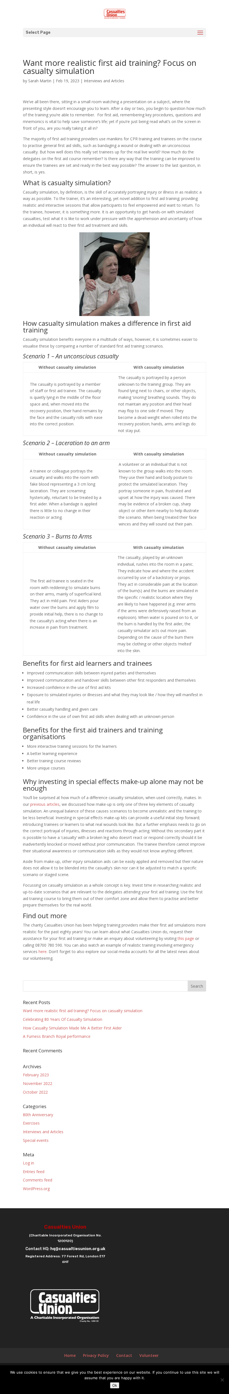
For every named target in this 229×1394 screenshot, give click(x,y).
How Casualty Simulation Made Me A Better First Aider (72, 1028)
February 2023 (36, 1074)
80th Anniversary (38, 1114)
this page (186, 938)
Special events (36, 1140)
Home (70, 1355)
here (43, 951)
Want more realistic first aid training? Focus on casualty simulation (82, 1010)
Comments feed (37, 1180)
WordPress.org (36, 1188)
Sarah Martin (39, 80)
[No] (222, 1380)
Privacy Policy (96, 1355)
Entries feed (33, 1171)
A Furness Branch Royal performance (56, 1036)
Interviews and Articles (104, 80)
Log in (28, 1163)
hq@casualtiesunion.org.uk (77, 1248)
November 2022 (37, 1083)
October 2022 (35, 1092)
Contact (124, 1355)
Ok (114, 1385)
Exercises (31, 1123)
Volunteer (149, 1355)
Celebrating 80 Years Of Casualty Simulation (62, 1019)
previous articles (44, 804)
